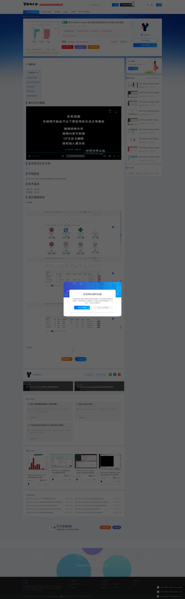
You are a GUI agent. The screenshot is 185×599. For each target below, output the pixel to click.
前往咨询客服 (82, 307)
